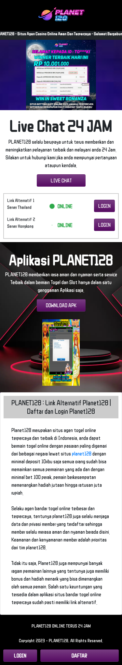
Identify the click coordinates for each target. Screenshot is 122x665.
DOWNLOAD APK (61, 305)
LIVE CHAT (61, 180)
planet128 (81, 453)
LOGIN (104, 206)
